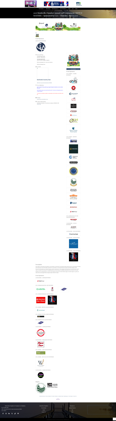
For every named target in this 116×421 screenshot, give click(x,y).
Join (72, 8)
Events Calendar (48, 396)
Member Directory (72, 408)
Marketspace (66, 396)
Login (69, 8)
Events (44, 410)
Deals (72, 412)
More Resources (55, 8)
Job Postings (70, 396)
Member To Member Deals (59, 396)
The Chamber (41, 8)
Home (76, 8)
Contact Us (75, 396)
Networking (48, 8)
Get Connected (63, 8)
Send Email (39, 104)
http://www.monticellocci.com (42, 99)
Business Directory (42, 396)
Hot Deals (52, 396)
